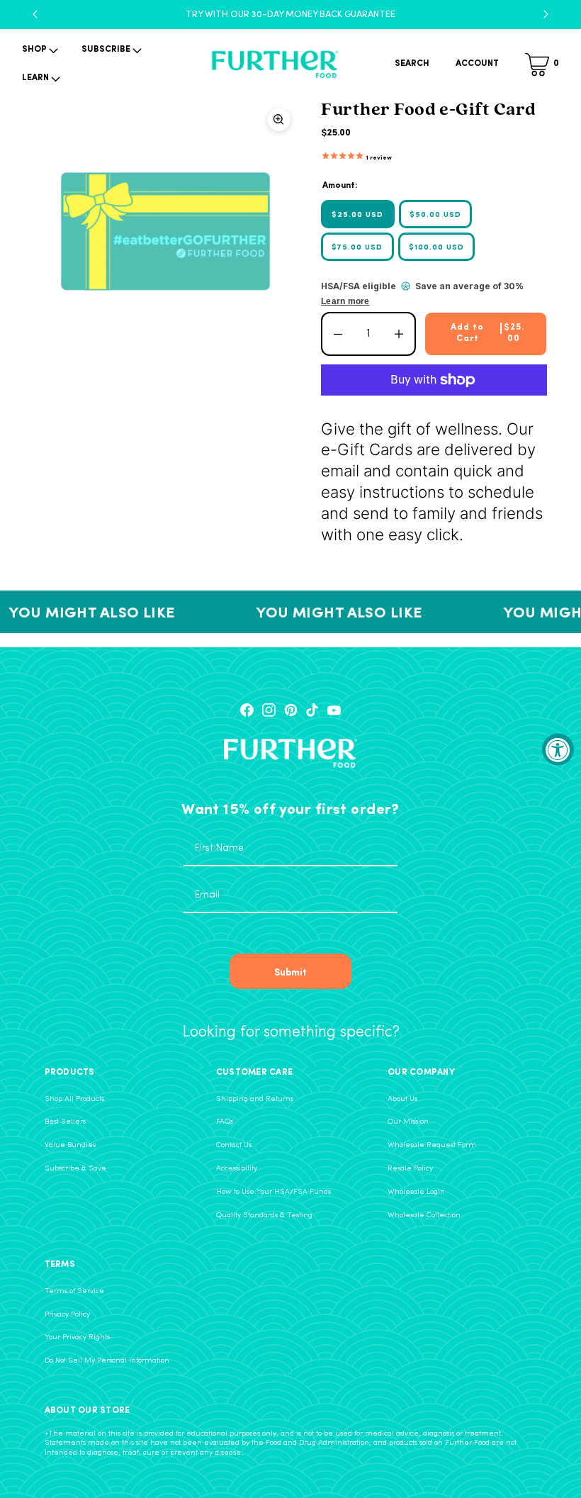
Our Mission (408, 1122)
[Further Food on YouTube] (334, 710)
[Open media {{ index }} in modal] (166, 232)
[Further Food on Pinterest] (291, 710)
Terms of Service (74, 1291)
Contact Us (234, 1145)
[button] (38, 50)
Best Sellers (65, 1122)
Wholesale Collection (424, 1215)
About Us (402, 1099)
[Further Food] (275, 64)
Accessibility (236, 1169)
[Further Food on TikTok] (312, 710)
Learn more (345, 301)
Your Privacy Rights (77, 1337)
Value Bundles (70, 1145)
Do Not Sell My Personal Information (107, 1361)
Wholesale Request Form (432, 1145)
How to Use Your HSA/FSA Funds (273, 1192)
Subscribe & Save (75, 1169)
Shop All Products (74, 1099)
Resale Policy (410, 1169)
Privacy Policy (67, 1315)
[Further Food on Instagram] (269, 710)
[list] (166, 232)
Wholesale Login (416, 1192)
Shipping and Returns (254, 1099)
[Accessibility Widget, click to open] (558, 749)
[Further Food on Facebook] (247, 710)
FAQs (224, 1122)
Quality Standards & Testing (264, 1215)
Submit (290, 971)
